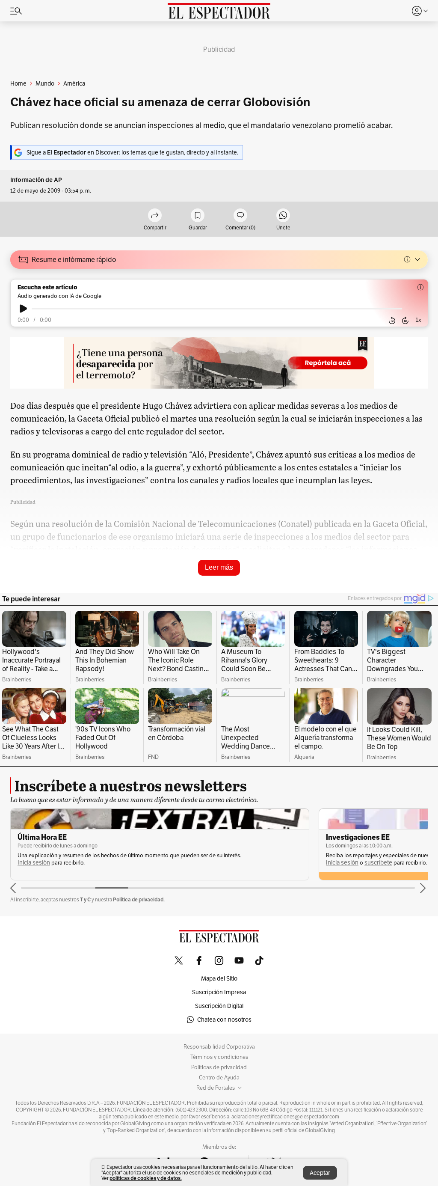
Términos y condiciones (219, 1057)
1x (418, 320)
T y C (85, 899)
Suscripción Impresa (219, 992)
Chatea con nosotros (224, 1019)
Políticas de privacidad (219, 1067)
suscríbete (378, 862)
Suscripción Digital (219, 1006)
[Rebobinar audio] (392, 320)
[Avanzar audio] (405, 320)
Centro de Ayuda (219, 1078)
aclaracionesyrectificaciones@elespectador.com (285, 1117)
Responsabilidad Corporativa (219, 1047)
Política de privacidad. (139, 899)
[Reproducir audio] (23, 308)
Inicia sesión (34, 862)
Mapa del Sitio (219, 978)
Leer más (219, 567)
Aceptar (320, 1173)
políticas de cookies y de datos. (146, 1178)
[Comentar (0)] (240, 215)
